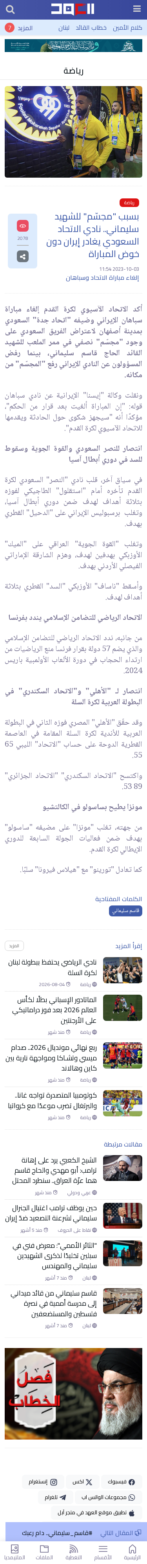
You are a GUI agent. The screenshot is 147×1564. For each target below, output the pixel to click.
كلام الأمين (127, 27)
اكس (79, 1481)
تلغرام (52, 1497)
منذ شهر (57, 1032)
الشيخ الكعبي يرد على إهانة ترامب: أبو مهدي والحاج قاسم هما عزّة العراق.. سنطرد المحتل (54, 1170)
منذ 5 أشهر (32, 1230)
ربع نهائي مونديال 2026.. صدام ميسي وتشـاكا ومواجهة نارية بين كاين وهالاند (51, 1057)
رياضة (73, 70)
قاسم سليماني (125, 911)
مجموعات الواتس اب (105, 1497)
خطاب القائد (91, 27)
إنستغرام (39, 1481)
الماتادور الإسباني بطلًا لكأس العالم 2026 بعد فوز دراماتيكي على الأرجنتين (54, 1010)
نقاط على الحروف (75, 1230)
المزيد (25, 27)
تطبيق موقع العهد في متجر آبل (93, 1512)
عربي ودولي (79, 1192)
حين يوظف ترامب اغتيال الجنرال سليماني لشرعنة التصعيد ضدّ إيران (51, 1213)
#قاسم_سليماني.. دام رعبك (57, 1533)
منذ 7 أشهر (56, 1277)
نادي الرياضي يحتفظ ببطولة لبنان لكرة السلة (52, 967)
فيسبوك (118, 1481)
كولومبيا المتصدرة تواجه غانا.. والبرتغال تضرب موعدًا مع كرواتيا (52, 1100)
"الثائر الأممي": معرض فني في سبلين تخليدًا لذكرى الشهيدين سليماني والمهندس (55, 1255)
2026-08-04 (52, 984)
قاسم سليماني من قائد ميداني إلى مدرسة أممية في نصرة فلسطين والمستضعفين (54, 1303)
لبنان (63, 27)
